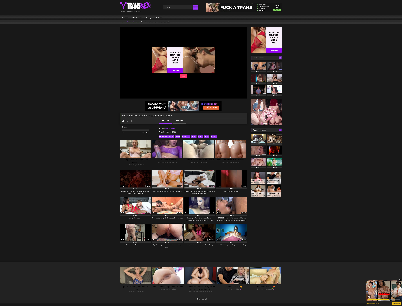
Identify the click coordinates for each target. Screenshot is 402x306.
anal (178, 136)
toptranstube (170, 128)
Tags (149, 18)
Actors (160, 18)
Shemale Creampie (133, 22)
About (166, 121)
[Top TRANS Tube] (135, 6)
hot (208, 136)
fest (195, 136)
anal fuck (186, 136)
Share (180, 121)
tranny (215, 136)
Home (126, 18)
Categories (138, 18)
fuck (201, 136)
